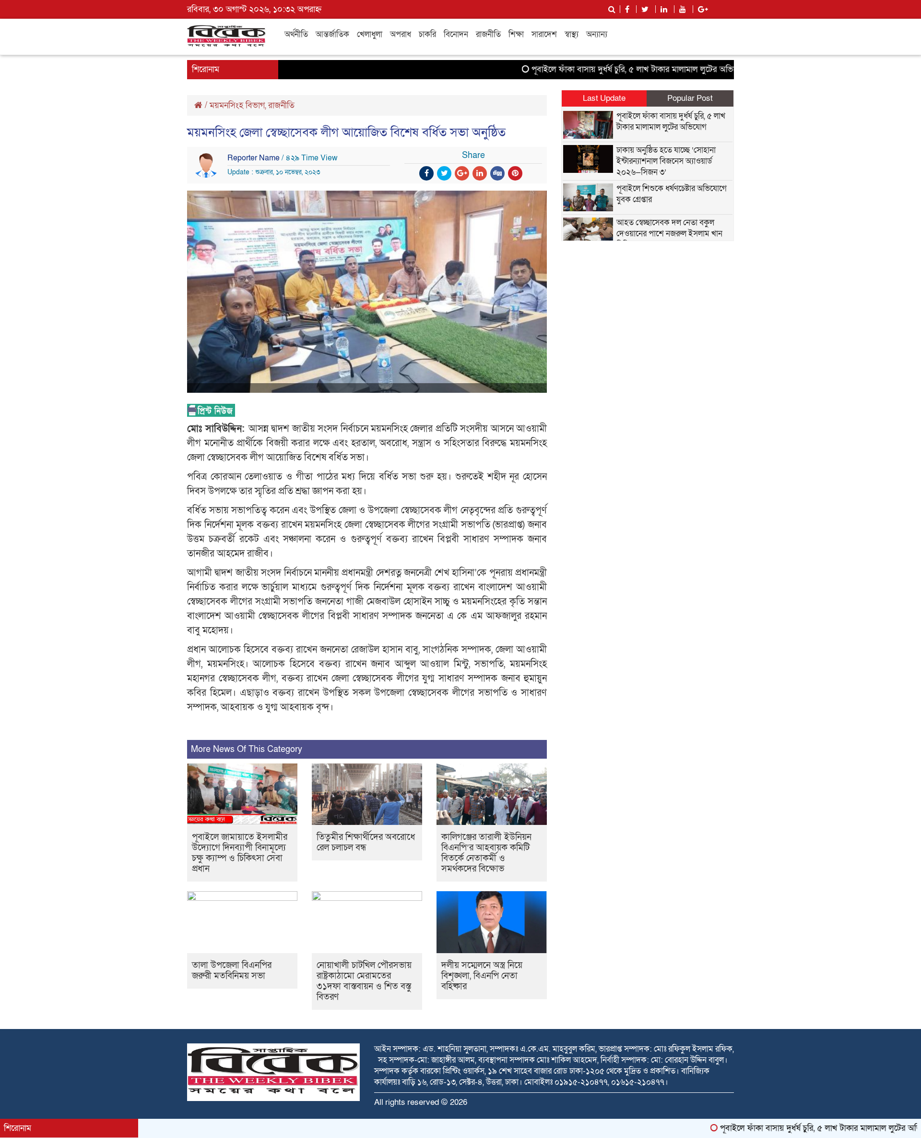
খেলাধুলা (369, 34)
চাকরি (427, 34)
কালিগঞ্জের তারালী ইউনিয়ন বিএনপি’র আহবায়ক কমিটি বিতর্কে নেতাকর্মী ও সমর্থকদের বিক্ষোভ (486, 853)
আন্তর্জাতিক (332, 34)
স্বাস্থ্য (572, 34)
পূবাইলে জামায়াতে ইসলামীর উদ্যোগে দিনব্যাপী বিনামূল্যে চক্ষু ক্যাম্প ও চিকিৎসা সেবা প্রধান (239, 853)
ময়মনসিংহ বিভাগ (237, 105)
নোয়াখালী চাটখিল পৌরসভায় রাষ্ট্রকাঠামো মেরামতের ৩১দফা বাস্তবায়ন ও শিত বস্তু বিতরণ (364, 981)
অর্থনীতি (296, 34)
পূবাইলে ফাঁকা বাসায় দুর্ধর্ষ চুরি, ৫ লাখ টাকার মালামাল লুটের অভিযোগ (606, 69)
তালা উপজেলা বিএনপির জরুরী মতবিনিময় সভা (232, 970)
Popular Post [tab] (690, 98)
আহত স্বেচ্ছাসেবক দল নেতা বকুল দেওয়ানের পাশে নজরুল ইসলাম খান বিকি (669, 233)
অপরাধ (400, 34)
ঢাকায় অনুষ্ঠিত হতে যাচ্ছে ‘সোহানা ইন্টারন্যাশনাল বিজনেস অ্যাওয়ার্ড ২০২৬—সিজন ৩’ (666, 161)
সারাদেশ (544, 34)
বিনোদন (456, 34)
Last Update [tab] (604, 98)
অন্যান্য (596, 34)
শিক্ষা (516, 34)
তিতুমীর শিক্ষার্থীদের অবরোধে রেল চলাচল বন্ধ (366, 842)
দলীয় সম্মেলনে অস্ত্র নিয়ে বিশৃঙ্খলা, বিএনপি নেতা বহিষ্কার (481, 976)
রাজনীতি (488, 34)
